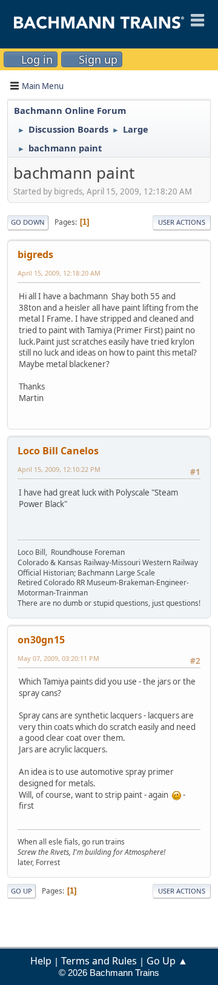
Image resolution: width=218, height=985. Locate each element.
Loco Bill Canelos (58, 450)
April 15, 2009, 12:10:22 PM (59, 469)
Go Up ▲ (167, 960)
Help (40, 960)
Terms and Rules (99, 960)
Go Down (28, 222)
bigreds (35, 254)
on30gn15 (41, 639)
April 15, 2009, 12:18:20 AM (59, 272)
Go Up (21, 890)
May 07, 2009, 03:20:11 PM (58, 658)
